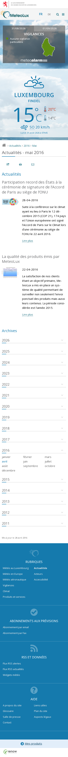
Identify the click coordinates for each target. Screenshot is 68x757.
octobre (50, 466)
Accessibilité (41, 579)
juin (25, 461)
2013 (5, 501)
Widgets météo (11, 675)
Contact (7, 722)
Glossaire (8, 711)
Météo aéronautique (14, 579)
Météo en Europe (13, 574)
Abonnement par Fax (14, 633)
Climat (6, 591)
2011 (5, 523)
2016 (27, 145)
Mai (34, 145)
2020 (5, 406)
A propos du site (12, 705)
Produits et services (14, 596)
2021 (5, 395)
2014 (5, 490)
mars (48, 457)
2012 (5, 512)
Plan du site (40, 711)
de (49, 14)
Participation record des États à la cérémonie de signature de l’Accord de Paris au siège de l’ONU (33, 187)
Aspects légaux (42, 716)
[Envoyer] (33, 164)
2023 (5, 373)
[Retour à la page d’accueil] (14, 16)
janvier (6, 457)
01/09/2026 (50, 28)
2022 (5, 384)
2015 (5, 479)
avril (4, 461)
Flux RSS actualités (13, 669)
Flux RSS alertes (12, 663)
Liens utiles (40, 705)
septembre (30, 466)
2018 (5, 428)
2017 (5, 439)
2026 (5, 340)
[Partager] (8, 164)
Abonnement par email (16, 627)
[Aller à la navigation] (63, 14)
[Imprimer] (20, 164)
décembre (8, 470)
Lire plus (27, 241)
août (5, 466)
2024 (5, 362)
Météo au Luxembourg (16, 568)
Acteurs (38, 574)
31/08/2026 (19, 28)
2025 (5, 351)
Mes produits (33, 743)
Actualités (15, 145)
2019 (5, 417)
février (27, 457)
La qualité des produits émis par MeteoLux (31, 259)
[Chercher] (58, 14)
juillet (48, 461)
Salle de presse (12, 716)
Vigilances (8, 585)
